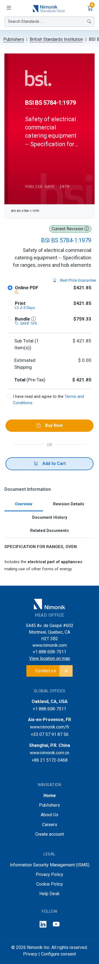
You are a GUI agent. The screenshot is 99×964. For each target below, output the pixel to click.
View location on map (49, 658)
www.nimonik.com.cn (49, 752)
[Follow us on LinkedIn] (43, 924)
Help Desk (49, 893)
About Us (49, 814)
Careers (49, 824)
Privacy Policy (49, 874)
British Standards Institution (56, 39)
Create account (49, 834)
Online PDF (26, 287)
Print (20, 303)
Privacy (30, 954)
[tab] (23, 504)
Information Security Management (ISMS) (49, 864)
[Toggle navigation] (8, 8)
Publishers (13, 39)
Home (49, 795)
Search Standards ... (25, 21)
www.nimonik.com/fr (49, 727)
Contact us (45, 670)
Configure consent (58, 954)
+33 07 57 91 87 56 (49, 734)
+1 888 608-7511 (49, 651)
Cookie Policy (49, 884)
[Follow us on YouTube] (56, 924)
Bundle (23, 319)
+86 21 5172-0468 (50, 760)
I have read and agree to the (48, 399)
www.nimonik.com (49, 645)
